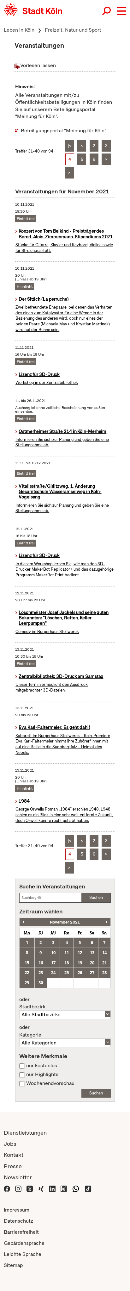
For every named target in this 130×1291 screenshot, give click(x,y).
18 (66, 963)
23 (40, 972)
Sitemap (13, 1265)
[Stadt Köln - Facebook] (7, 1188)
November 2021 (65, 922)
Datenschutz (18, 1221)
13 (92, 953)
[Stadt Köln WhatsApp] (76, 1188)
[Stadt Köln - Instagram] (18, 1188)
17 (53, 963)
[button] (121, 11)
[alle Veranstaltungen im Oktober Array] (23, 922)
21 (104, 963)
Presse (13, 1166)
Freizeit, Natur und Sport (73, 30)
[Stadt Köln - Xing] (41, 1188)
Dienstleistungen (25, 1132)
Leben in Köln (19, 30)
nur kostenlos (41, 1065)
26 (80, 972)
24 (53, 972)
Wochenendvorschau (50, 1083)
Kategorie (30, 1031)
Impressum (16, 1209)
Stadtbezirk (32, 1003)
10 (53, 953)
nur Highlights (42, 1074)
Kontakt (13, 1154)
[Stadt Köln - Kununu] (64, 1188)
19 (80, 963)
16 (40, 963)
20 (92, 963)
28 (104, 972)
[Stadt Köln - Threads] (30, 1188)
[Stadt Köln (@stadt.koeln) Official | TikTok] (88, 1188)
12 (80, 953)
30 (40, 983)
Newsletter (18, 1177)
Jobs (10, 1143)
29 (27, 983)
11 (66, 953)
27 (92, 972)
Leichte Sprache (22, 1254)
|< (69, 145)
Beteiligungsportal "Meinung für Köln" (63, 130)
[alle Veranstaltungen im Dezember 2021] (106, 922)
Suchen (96, 897)
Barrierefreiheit (21, 1232)
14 (104, 953)
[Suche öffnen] (107, 11)
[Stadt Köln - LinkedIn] (52, 1188)
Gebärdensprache (24, 1243)
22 (27, 972)
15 (27, 963)
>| (69, 172)
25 (66, 972)
